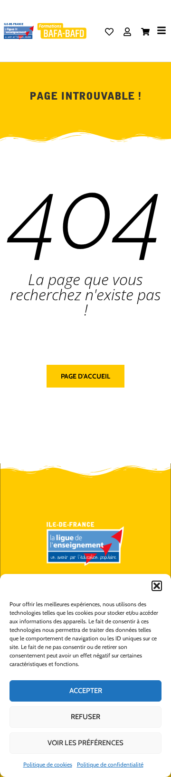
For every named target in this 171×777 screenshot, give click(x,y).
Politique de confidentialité (110, 764)
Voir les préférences (86, 743)
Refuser (85, 716)
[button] (157, 586)
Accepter (85, 690)
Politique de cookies (47, 764)
